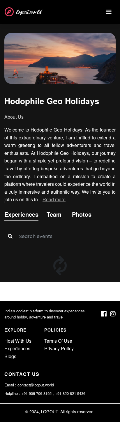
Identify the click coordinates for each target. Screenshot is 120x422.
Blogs (10, 356)
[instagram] (113, 314)
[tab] (21, 215)
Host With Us (17, 340)
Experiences (17, 348)
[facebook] (104, 314)
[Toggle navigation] (109, 12)
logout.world (28, 11)
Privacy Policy (59, 348)
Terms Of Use (58, 340)
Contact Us (22, 374)
